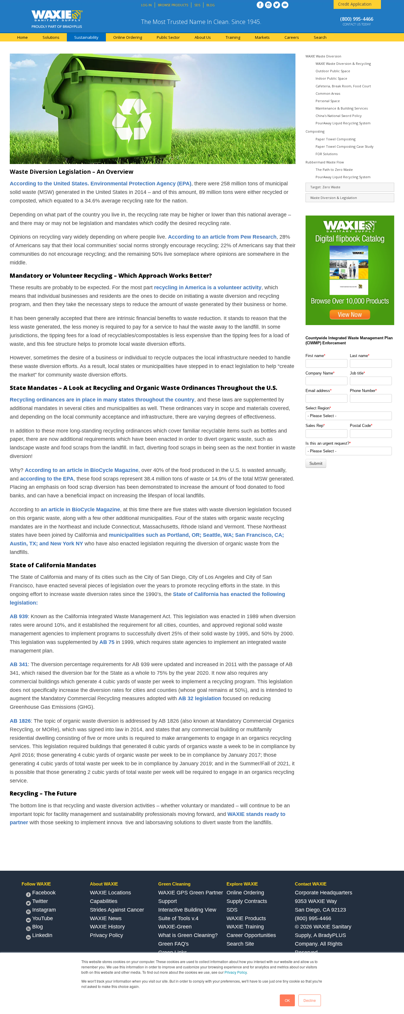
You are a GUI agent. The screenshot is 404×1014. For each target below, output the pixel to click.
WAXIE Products (246, 918)
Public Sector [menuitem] (168, 37)
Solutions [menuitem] (51, 37)
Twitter (40, 901)
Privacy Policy (235, 972)
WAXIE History (107, 927)
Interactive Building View (187, 910)
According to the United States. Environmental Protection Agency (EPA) (100, 184)
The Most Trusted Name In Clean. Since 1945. (201, 22)
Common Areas (328, 93)
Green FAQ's (173, 944)
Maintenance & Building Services (342, 108)
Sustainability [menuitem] (86, 37)
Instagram (44, 910)
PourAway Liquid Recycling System (343, 123)
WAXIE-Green (175, 927)
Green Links (172, 952)
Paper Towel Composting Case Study (345, 146)
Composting (315, 131)
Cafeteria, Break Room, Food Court (343, 86)
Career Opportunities (251, 935)
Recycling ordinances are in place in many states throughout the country (102, 400)
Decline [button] (309, 1000)
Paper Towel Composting (335, 139)
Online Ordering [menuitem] (127, 37)
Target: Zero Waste (325, 187)
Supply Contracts (247, 901)
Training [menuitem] (233, 37)
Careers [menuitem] (292, 37)
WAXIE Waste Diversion (323, 56)
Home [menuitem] (22, 37)
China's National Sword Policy (339, 115)
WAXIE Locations (110, 893)
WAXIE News (106, 918)
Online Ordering (245, 893)
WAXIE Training (245, 927)
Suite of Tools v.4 (178, 918)
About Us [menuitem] (203, 37)
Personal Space (328, 101)
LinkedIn (42, 935)
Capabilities (103, 901)
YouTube (42, 918)
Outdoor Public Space (333, 71)
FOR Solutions (326, 154)
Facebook (44, 893)
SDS (232, 910)
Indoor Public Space (331, 78)
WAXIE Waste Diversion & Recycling (343, 63)
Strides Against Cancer (117, 910)
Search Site (240, 944)
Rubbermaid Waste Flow (325, 162)
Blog (37, 927)
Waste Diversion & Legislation (333, 197)
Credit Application (354, 4)
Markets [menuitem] (262, 37)
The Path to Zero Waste (334, 169)
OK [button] (287, 1000)
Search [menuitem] (320, 37)
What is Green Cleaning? (188, 935)
